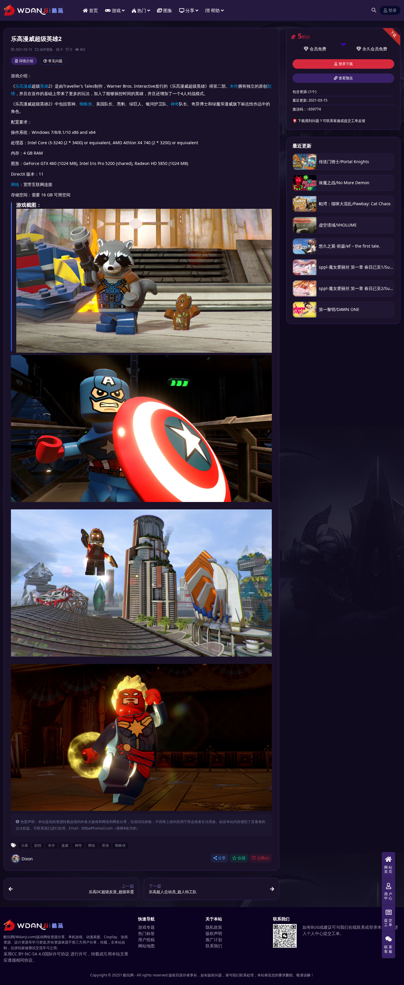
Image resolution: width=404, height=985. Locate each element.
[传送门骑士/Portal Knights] (304, 161)
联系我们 (214, 946)
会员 (314, 49)
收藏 (241, 858)
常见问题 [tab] (55, 60)
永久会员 (370, 49)
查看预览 (346, 78)
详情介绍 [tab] (26, 60)
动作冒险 (46, 49)
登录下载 (346, 64)
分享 (222, 858)
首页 (93, 10)
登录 (392, 10)
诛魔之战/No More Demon (344, 182)
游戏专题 (146, 927)
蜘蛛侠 (86, 104)
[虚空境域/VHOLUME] (304, 225)
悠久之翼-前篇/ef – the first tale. (349, 246)
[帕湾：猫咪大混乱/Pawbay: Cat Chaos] (304, 204)
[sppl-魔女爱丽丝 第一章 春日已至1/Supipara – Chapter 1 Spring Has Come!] (304, 267)
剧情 (37, 845)
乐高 (19, 86)
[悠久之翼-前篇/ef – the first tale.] (304, 246)
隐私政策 (214, 927)
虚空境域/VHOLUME (338, 225)
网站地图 (146, 946)
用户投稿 (146, 939)
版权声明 (214, 933)
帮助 (215, 10)
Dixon (27, 859)
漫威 (27, 86)
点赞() (263, 858)
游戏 (116, 10)
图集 (167, 10)
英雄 (44, 86)
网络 (15, 184)
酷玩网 (128, 975)
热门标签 (146, 933)
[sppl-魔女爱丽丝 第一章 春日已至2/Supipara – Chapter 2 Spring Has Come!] (304, 288)
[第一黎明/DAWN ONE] (304, 309)
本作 (234, 86)
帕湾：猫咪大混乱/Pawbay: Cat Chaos (355, 203)
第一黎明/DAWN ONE (339, 309)
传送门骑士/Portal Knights (344, 161)
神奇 (175, 104)
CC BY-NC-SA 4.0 (28, 954)
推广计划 (214, 939)
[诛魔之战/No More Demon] (304, 183)
